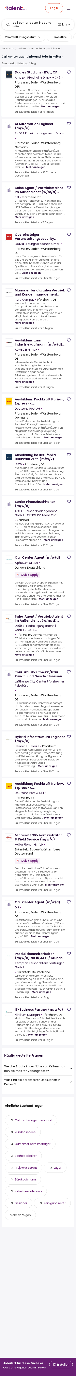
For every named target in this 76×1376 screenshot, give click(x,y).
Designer (21, 1203)
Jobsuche (8, 48)
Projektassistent (26, 1168)
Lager (57, 1168)
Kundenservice (25, 1132)
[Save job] (69, 72)
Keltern (22, 48)
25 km (62, 24)
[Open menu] (68, 8)
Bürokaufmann (25, 1179)
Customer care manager (32, 1144)
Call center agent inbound (33, 1120)
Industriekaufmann (28, 1191)
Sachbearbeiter (26, 1156)
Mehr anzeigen (50, 106)
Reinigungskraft (55, 1203)
